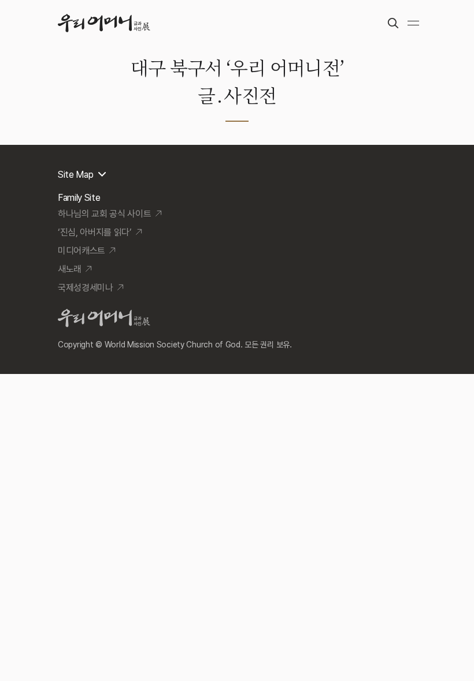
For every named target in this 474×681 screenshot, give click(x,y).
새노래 (70, 269)
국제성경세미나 (85, 287)
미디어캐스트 (81, 250)
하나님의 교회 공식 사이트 (104, 213)
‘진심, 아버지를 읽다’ (95, 232)
